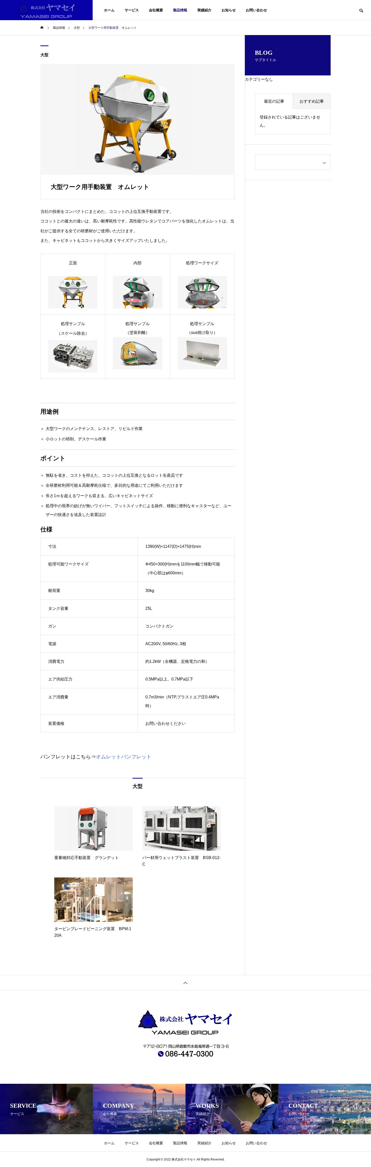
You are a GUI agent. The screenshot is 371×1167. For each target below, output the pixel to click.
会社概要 (156, 10)
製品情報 (180, 10)
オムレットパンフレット (123, 756)
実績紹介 (204, 10)
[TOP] (185, 982)
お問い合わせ (256, 10)
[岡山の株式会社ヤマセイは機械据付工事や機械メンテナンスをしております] (46, 10)
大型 (44, 55)
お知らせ (229, 10)
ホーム (109, 10)
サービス (132, 10)
